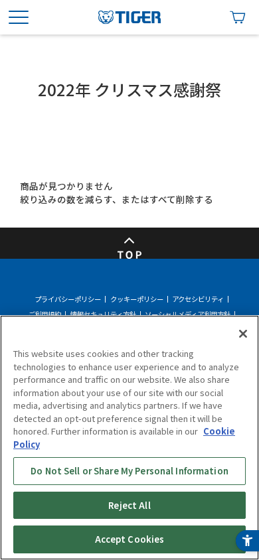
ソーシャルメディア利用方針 (187, 314)
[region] (129, 437)
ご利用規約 (44, 314)
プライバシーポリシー (68, 299)
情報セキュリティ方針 (103, 314)
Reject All (129, 505)
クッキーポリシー (136, 299)
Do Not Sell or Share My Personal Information (129, 470)
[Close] (243, 333)
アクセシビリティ (198, 299)
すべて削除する (181, 199)
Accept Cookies (130, 539)
